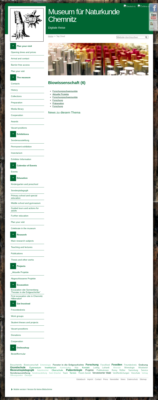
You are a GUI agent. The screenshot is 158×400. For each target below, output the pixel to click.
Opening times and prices (23, 52)
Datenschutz (132, 379)
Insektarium (50, 367)
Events (14, 171)
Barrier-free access (20, 65)
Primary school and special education (24, 196)
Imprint (90, 379)
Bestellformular (18, 354)
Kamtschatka (65, 368)
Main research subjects (22, 241)
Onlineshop (23, 347)
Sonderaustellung (39, 373)
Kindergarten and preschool (24, 184)
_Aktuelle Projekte (20, 272)
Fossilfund (105, 365)
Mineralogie (129, 367)
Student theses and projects (24, 322)
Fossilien (117, 364)
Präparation (58, 103)
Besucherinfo (16, 365)
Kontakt (85, 367)
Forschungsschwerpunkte (65, 91)
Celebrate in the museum (23, 228)
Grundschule (17, 367)
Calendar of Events (27, 165)
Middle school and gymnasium (26, 203)
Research (22, 234)
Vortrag (145, 373)
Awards (14, 121)
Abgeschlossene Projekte (23, 278)
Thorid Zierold (84, 373)
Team (65, 373)
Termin (73, 373)
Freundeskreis (18, 310)
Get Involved (23, 303)
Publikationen (103, 370)
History (14, 90)
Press (105, 379)
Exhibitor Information (21, 159)
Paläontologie (74, 370)
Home (50, 36)
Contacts (15, 83)
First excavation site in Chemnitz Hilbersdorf (27, 297)
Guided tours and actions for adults (25, 209)
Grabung (143, 365)
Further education (19, 215)
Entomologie (45, 365)
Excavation (23, 285)
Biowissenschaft (31, 365)
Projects (21, 266)
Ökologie (28, 375)
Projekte (89, 370)
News (123, 379)
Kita (76, 367)
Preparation (16, 102)
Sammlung (133, 370)
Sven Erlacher (55, 373)
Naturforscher (43, 370)
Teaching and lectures (21, 247)
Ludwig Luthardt (101, 367)
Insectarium (16, 153)
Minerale (117, 368)
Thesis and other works (22, 260)
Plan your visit (24, 46)
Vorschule (135, 373)
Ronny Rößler (118, 370)
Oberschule (57, 370)
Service (144, 370)
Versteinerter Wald (101, 373)
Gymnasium (35, 367)
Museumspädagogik (22, 370)
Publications (17, 253)
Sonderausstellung (20, 140)
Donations (16, 335)
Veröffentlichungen (121, 373)
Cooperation (17, 115)
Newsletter (114, 379)
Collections (16, 96)
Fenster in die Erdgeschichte (68, 365)
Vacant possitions (19, 328)
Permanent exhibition (21, 146)
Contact (98, 379)
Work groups (17, 316)
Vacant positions (19, 128)
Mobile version (20, 389)
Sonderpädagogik (19, 190)
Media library (17, 109)
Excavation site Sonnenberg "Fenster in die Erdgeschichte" (25, 291)
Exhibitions (23, 134)
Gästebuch (80, 379)
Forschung (57, 100)
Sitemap (143, 379)
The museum (23, 77)
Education (22, 178)
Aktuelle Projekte (60, 94)
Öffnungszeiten (16, 375)
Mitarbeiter (143, 367)
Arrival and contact (20, 58)
